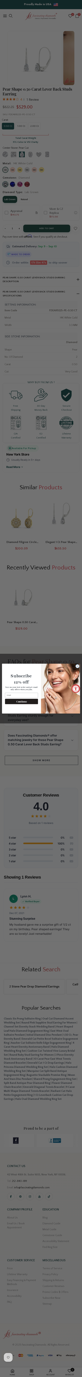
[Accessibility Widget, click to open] (76, 688)
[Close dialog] (77, 666)
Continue (21, 701)
